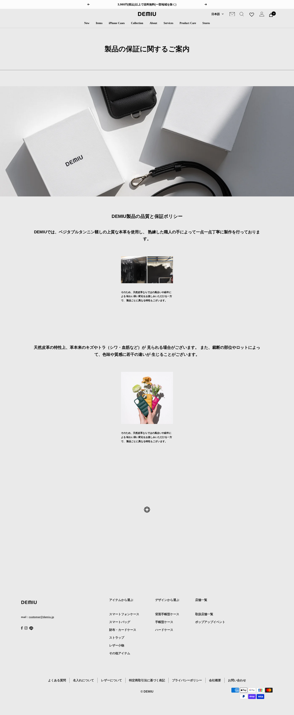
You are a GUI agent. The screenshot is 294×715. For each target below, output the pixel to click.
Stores (206, 23)
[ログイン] (261, 15)
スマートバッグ (119, 622)
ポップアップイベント (210, 622)
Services (168, 23)
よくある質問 (57, 680)
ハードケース (164, 629)
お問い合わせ (237, 680)
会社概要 (215, 680)
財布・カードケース (122, 629)
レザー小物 (116, 645)
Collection (137, 23)
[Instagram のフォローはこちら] (26, 628)
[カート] (271, 15)
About (153, 23)
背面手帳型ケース (167, 614)
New (86, 23)
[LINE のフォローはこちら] (31, 628)
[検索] (242, 15)
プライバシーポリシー (187, 680)
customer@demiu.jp (41, 617)
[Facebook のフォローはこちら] (22, 628)
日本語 (215, 14)
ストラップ (116, 637)
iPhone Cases (117, 23)
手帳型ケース (164, 622)
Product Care (188, 23)
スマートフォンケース (124, 614)
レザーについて (111, 680)
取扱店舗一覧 (204, 614)
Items (99, 23)
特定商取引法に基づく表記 (147, 680)
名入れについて (83, 680)
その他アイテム (119, 653)
